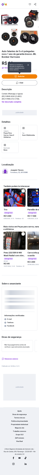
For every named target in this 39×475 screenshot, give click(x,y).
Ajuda (19, 411)
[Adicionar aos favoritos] (30, 4)
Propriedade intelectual (19, 424)
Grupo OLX (19, 434)
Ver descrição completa (11, 102)
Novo (5, 150)
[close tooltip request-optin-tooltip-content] (28, 65)
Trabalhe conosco (19, 431)
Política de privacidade (19, 421)
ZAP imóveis (19, 438)
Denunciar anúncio (11, 359)
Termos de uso (19, 418)
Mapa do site (19, 428)
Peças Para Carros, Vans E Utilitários (9, 135)
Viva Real (19, 441)
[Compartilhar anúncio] (35, 4)
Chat (21, 83)
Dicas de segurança (19, 414)
